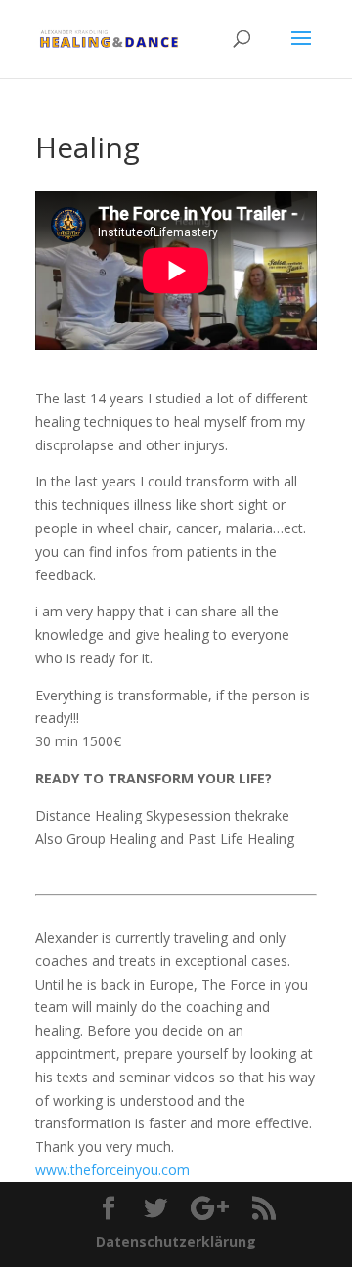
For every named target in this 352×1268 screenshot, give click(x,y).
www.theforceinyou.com (112, 1170)
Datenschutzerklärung (176, 1241)
